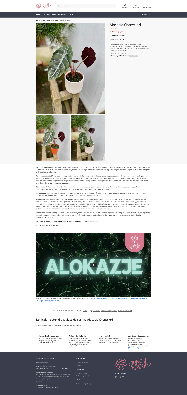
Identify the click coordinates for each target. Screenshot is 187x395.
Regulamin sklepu (82, 373)
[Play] (93, 265)
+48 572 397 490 (51, 366)
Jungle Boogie (40, 20)
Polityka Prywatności (83, 376)
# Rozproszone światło (125, 311)
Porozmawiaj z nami (136, 348)
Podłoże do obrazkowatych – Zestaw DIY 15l (70, 221)
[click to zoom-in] (70, 68)
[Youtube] (123, 377)
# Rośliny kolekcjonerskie (109, 311)
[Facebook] (116, 377)
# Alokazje (54, 20)
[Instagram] (120, 377)
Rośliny (85, 311)
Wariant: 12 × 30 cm (117, 40)
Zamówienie (147, 7)
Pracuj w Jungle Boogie (84, 384)
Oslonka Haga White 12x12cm (119, 56)
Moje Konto (125, 7)
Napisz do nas (43, 363)
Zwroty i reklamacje (82, 363)
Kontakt (78, 365)
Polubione (136, 7)
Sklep (48, 20)
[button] (146, 15)
